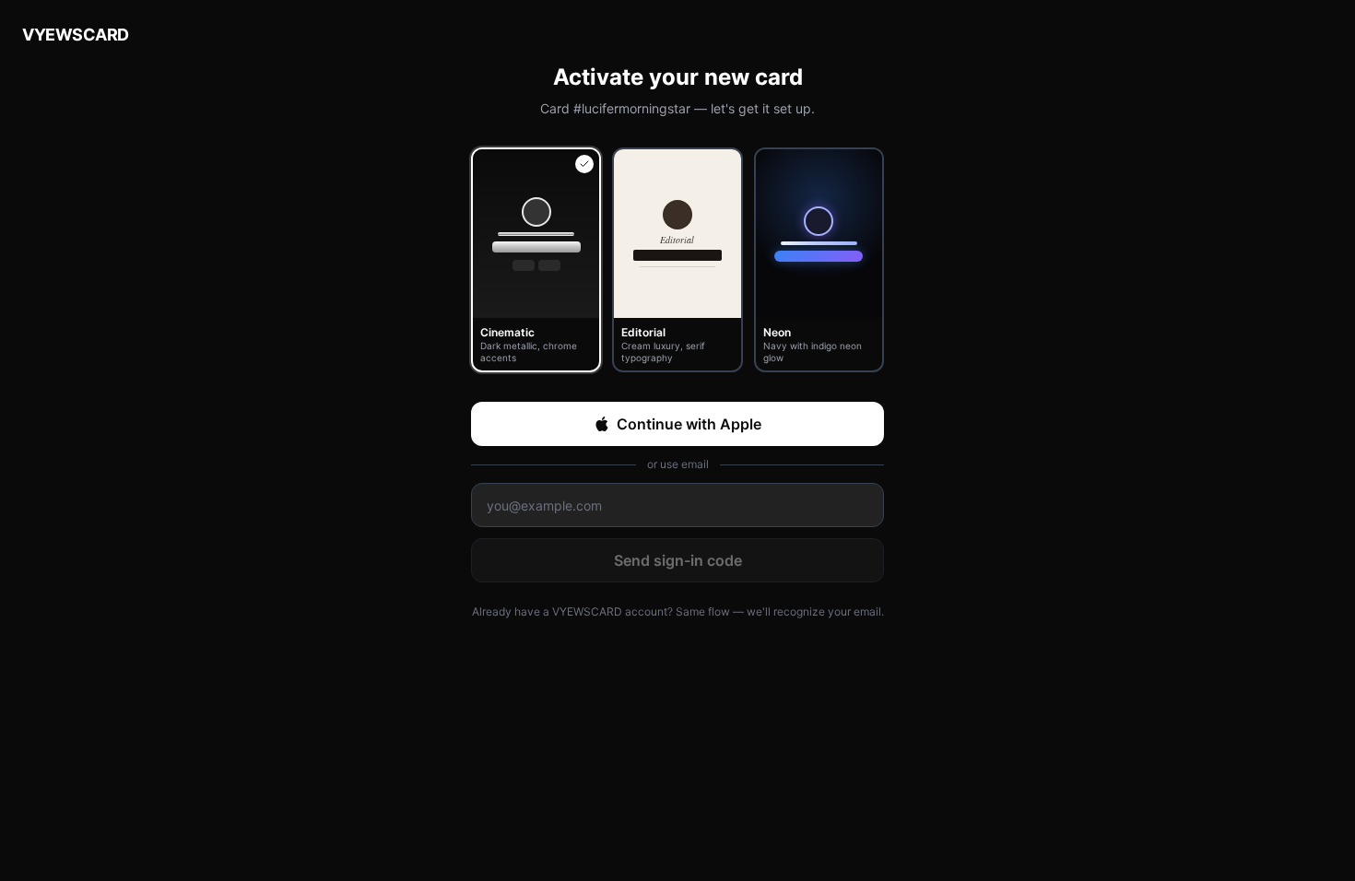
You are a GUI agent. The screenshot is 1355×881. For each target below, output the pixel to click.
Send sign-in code (678, 560)
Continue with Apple (689, 424)
